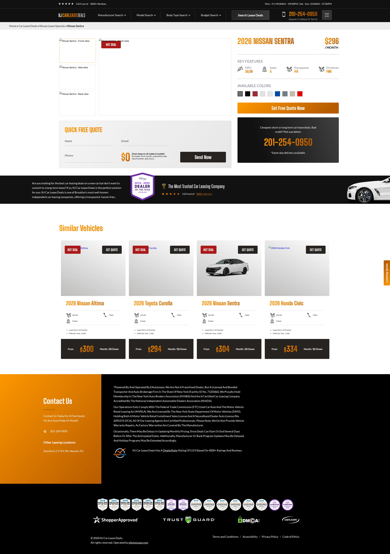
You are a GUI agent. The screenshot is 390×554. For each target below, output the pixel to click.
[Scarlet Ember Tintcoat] (255, 93)
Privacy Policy (270, 537)
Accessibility (250, 537)
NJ (71, 15)
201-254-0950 (303, 14)
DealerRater (170, 450)
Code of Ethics (290, 537)
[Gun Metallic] (240, 93)
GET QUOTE (112, 250)
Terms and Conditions (225, 537)
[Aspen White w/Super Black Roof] (262, 93)
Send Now (203, 157)
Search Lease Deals (250, 15)
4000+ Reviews (98, 3)
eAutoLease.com (138, 543)
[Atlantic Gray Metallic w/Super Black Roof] (284, 93)
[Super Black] (247, 93)
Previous (56, 299)
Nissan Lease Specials (52, 26)
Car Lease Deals (28, 26)
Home (12, 26)
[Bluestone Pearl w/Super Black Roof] (277, 93)
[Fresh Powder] (270, 93)
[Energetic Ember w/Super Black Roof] (299, 93)
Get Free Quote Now (288, 108)
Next (333, 299)
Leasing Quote (386, 272)
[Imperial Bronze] (292, 93)
